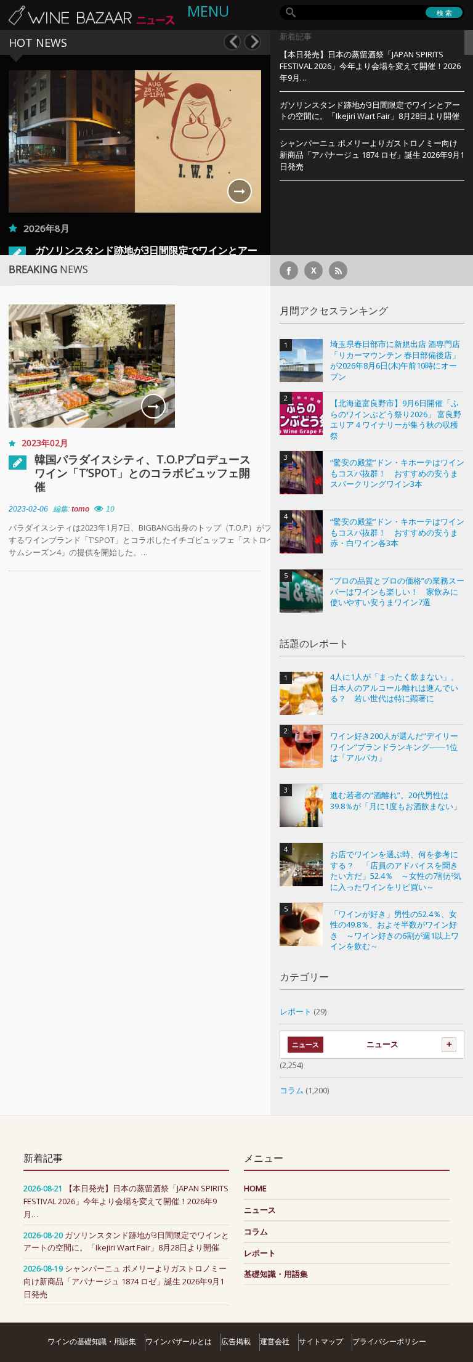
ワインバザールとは (178, 1341)
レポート (296, 1011)
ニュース (382, 1044)
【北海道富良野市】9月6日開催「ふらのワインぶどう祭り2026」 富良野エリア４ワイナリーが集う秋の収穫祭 (395, 419)
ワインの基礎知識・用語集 (91, 1341)
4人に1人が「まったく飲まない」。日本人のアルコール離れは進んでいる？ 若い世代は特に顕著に (394, 688)
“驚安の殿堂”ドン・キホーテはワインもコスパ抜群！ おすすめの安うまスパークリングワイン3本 (397, 473)
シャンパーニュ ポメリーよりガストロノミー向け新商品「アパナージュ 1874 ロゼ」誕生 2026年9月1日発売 (372, 154)
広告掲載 (236, 1341)
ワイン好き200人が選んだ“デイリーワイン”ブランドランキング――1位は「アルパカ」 (394, 747)
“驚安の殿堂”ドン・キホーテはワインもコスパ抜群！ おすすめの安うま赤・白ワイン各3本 (397, 532)
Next (252, 42)
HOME (255, 1188)
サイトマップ (321, 1341)
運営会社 (274, 1341)
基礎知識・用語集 (276, 1273)
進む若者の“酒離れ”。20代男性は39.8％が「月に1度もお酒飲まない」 (395, 801)
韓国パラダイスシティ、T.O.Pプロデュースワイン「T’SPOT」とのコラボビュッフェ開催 (142, 472)
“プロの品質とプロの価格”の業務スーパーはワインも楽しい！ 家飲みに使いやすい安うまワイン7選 (397, 592)
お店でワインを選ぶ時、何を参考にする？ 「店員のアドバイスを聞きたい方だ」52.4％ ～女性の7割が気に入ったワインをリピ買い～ (395, 870)
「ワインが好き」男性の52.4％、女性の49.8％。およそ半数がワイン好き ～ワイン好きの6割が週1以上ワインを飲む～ (394, 930)
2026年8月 (46, 228)
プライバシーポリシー (389, 1341)
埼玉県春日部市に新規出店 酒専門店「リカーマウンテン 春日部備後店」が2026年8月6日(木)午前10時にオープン (395, 360)
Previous (232, 42)
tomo (80, 509)
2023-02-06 (28, 509)
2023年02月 (45, 443)
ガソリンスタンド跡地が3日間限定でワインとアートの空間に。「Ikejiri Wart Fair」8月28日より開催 (370, 110)
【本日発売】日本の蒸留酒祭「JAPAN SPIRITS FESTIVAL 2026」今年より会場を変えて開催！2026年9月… (370, 66)
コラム (292, 1090)
